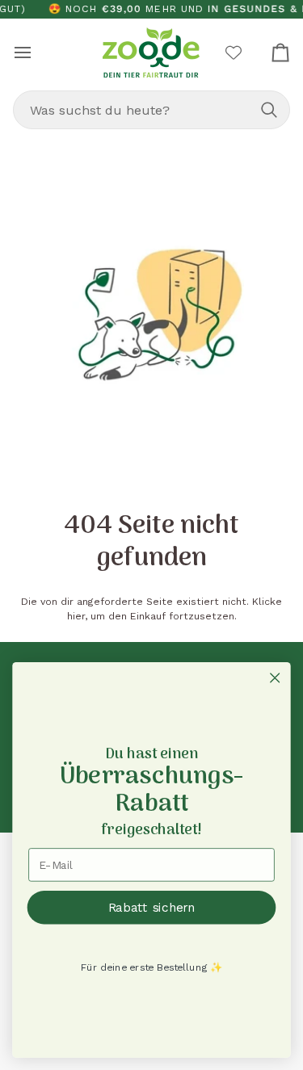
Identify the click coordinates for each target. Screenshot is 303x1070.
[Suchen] (269, 109)
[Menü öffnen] (37, 52)
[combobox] (151, 109)
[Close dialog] (275, 678)
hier (76, 616)
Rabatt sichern (152, 907)
